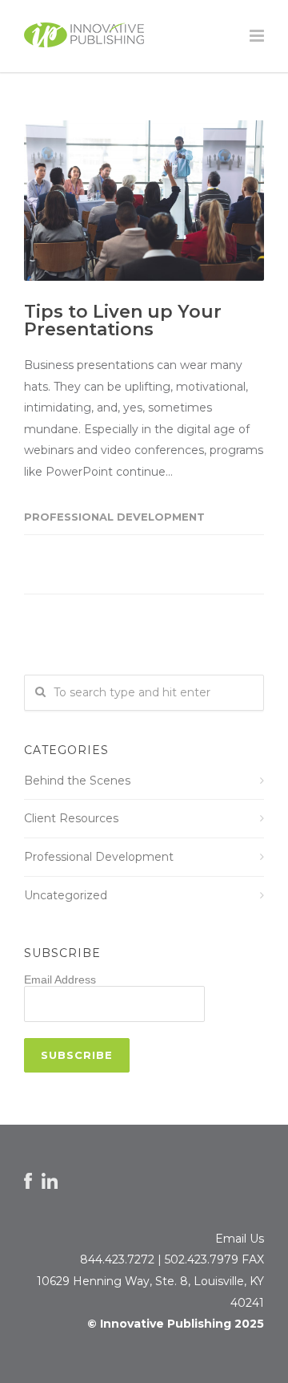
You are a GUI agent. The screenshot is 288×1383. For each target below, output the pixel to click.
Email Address (60, 979)
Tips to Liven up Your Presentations (123, 320)
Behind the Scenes (77, 780)
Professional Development (114, 516)
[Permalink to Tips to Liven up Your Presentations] (144, 200)
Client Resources (71, 818)
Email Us (239, 1238)
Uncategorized (65, 895)
